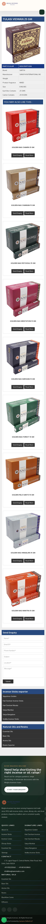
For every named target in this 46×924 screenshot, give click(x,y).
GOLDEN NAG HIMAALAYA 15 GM (23, 553)
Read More (29, 155)
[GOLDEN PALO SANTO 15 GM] (23, 473)
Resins (4, 893)
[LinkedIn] (15, 909)
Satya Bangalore (9, 714)
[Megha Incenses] (10, 4)
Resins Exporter (9, 745)
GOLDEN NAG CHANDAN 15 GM (23, 205)
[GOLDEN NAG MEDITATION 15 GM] (23, 299)
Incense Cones (7, 839)
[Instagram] (9, 909)
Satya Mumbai (8, 710)
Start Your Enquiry (16, 789)
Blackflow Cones (8, 897)
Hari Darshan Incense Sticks (13, 701)
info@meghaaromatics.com (14, 871)
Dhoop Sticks (6, 843)
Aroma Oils (7, 740)
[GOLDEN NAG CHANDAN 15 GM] (23, 183)
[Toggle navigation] (41, 12)
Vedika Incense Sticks (11, 719)
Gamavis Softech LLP (26, 921)
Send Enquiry (17, 155)
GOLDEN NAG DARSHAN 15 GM (23, 379)
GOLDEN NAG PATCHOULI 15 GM (23, 263)
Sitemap (4, 853)
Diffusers (5, 902)
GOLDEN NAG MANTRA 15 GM (23, 611)
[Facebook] (4, 909)
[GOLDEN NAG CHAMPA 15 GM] (23, 125)
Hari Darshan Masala (10, 705)
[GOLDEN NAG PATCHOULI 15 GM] (23, 241)
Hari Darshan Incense (32, 834)
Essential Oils (8, 731)
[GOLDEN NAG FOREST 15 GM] (23, 415)
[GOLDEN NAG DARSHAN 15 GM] (23, 357)
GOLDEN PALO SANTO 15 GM (23, 495)
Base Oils (6, 736)
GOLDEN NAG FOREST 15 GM (23, 437)
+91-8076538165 (24, 867)
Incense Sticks (7, 834)
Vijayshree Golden (9, 696)
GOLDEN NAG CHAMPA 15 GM (23, 147)
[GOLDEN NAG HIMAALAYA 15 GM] (23, 530)
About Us (5, 830)
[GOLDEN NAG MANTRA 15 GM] (23, 588)
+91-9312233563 (10, 867)
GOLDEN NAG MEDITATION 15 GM (23, 321)
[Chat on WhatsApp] (4, 920)
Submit (8, 681)
